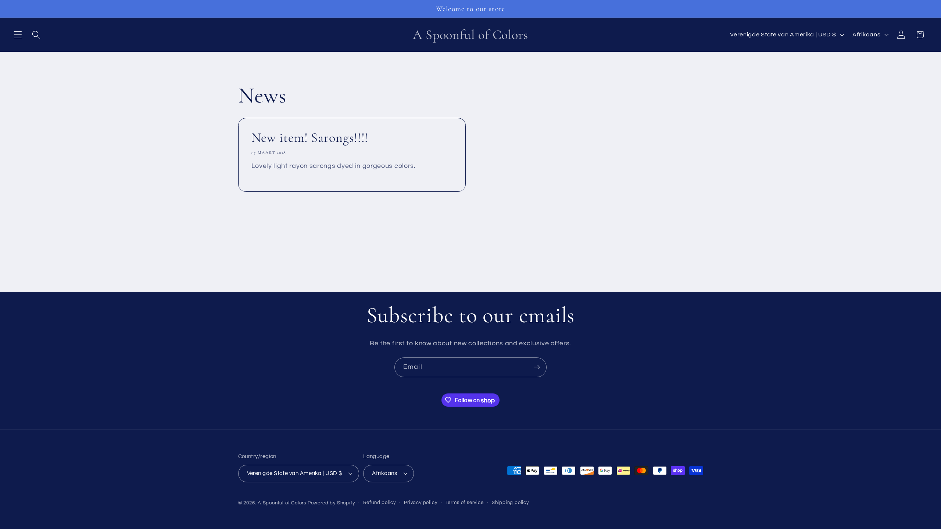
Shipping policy (510, 502)
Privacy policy (420, 502)
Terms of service (465, 502)
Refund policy (379, 502)
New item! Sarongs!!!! (309, 137)
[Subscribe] (536, 367)
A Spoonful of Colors (282, 503)
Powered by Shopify (331, 503)
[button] (17, 34)
